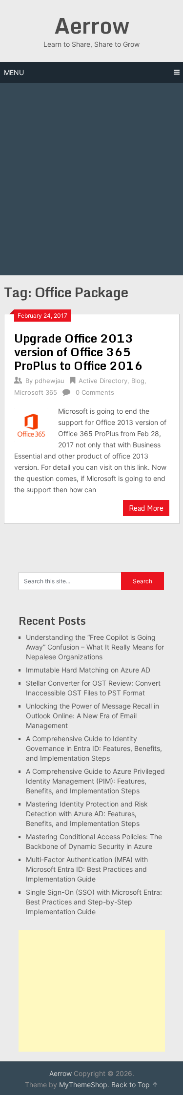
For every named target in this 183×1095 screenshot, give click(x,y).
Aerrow (91, 25)
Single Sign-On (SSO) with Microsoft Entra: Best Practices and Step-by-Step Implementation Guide (94, 902)
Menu (14, 72)
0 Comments (95, 392)
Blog (137, 380)
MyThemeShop (83, 1084)
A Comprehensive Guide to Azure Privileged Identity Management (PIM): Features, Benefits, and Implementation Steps (95, 781)
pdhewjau (49, 380)
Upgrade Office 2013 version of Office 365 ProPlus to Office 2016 (78, 351)
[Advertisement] (91, 179)
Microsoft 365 (35, 392)
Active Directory (103, 380)
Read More (146, 508)
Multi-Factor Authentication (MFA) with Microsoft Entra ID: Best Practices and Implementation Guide (87, 869)
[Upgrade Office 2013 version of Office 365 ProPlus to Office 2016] (31, 423)
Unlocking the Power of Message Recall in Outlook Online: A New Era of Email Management (92, 716)
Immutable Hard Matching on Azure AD (88, 670)
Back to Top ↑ (134, 1084)
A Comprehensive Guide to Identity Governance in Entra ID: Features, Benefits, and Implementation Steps (94, 748)
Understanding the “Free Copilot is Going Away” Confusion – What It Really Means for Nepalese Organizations (95, 647)
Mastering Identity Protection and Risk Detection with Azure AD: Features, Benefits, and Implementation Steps (87, 813)
